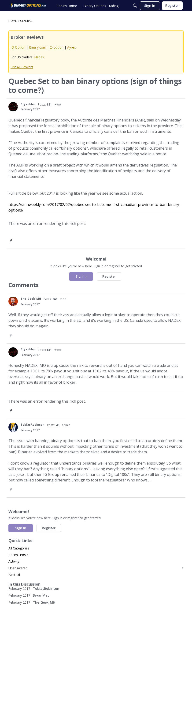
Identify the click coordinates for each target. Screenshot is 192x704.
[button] (13, 106)
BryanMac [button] (28, 104)
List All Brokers (22, 67)
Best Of (14, 574)
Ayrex (71, 47)
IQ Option (18, 47)
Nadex (39, 57)
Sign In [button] (81, 276)
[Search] (135, 5)
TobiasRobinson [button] (32, 425)
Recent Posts (18, 555)
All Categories (18, 548)
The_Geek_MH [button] (31, 299)
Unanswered (96, 568)
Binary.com (37, 47)
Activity (13, 561)
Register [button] (109, 276)
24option (56, 47)
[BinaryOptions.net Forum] (28, 5)
